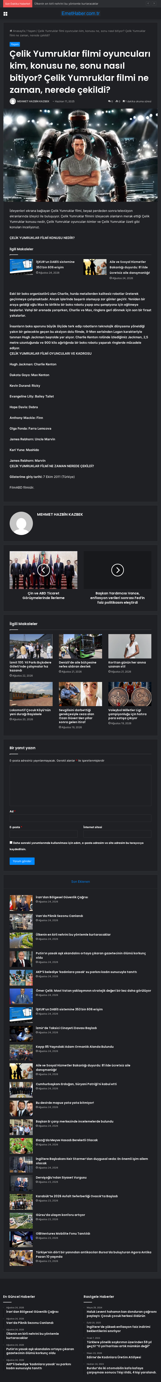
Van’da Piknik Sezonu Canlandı (59, 916)
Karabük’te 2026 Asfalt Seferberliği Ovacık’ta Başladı (77, 1196)
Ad (13, 811)
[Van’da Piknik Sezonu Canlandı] (21, 922)
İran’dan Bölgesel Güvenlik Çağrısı (62, 897)
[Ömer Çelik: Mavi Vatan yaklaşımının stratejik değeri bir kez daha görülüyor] (21, 996)
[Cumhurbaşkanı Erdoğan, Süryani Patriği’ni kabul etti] (21, 1090)
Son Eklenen (80, 882)
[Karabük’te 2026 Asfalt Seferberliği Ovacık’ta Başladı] (21, 1202)
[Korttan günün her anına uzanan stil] (129, 646)
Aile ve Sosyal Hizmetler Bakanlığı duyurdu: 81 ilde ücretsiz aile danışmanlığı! (130, 267)
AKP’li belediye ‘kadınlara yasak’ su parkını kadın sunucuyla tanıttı (86, 972)
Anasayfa (18, 31)
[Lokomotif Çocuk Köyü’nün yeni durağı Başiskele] (31, 694)
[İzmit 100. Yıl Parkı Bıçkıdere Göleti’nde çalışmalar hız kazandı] (31, 646)
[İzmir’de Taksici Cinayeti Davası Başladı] (21, 1034)
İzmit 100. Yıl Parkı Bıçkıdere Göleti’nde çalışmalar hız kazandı (30, 666)
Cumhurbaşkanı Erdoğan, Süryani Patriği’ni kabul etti (76, 1084)
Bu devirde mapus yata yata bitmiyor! (65, 1103)
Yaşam (31, 31)
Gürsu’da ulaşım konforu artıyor (60, 1215)
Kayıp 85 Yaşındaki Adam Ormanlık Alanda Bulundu (75, 1047)
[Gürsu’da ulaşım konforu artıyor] (21, 1221)
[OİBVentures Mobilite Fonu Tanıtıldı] (21, 1239)
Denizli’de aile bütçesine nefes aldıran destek (77, 664)
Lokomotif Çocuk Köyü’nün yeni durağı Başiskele (30, 712)
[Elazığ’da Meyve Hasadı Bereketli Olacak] (21, 1146)
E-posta (16, 827)
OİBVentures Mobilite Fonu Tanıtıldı (63, 1233)
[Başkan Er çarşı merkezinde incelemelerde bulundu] (21, 1127)
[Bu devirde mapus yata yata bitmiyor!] (21, 1108)
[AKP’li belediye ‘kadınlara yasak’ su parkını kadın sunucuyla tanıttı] (21, 978)
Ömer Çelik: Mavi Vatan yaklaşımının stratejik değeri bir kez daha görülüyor (93, 991)
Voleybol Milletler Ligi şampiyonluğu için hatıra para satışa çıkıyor (127, 714)
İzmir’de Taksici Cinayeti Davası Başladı (66, 1028)
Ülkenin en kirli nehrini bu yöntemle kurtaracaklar (66, 3)
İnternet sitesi (92, 827)
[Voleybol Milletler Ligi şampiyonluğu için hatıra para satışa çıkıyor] (129, 694)
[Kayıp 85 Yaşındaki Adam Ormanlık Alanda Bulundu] (21, 1052)
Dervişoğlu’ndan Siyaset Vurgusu (61, 1177)
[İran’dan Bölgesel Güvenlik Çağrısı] (21, 903)
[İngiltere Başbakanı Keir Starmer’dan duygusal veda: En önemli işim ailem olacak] (21, 1164)
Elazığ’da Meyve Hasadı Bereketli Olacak (67, 1140)
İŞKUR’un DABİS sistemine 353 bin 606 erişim (69, 1009)
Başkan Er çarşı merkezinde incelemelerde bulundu (74, 1121)
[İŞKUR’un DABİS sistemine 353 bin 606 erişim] (21, 267)
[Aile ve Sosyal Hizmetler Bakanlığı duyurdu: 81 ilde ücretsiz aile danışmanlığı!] (94, 267)
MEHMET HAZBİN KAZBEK (33, 101)
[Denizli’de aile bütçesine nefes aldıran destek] (80, 646)
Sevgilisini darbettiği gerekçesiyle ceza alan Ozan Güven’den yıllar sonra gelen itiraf (76, 716)
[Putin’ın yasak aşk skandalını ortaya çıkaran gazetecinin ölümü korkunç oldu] (21, 959)
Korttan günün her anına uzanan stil (127, 664)
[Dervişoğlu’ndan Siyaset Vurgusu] (21, 1183)
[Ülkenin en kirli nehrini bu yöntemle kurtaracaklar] (21, 940)
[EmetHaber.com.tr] (80, 13)
